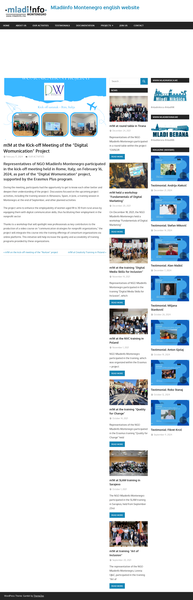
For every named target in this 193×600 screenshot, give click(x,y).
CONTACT (139, 25)
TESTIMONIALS (62, 25)
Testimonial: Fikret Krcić (166, 429)
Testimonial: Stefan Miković (169, 225)
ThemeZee (39, 596)
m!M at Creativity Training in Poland (86, 252)
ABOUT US (21, 25)
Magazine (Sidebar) (163, 150)
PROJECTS (106, 25)
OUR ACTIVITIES (41, 25)
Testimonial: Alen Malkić (167, 265)
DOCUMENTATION (85, 25)
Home (6, 25)
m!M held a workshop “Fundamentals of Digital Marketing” (125, 196)
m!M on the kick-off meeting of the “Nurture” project (31, 252)
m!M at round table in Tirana (127, 126)
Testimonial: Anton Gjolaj (167, 349)
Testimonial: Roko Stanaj (167, 389)
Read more (117, 156)
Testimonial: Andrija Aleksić (169, 185)
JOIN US (123, 25)
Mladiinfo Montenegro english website (95, 7)
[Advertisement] (98, 55)
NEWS (114, 90)
